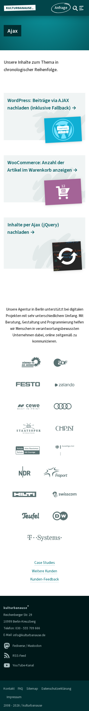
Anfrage (61, 7)
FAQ (20, 688)
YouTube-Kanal (23, 665)
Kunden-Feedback (44, 579)
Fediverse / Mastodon (27, 645)
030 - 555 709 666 (27, 628)
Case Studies (44, 562)
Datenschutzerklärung (56, 688)
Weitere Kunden (44, 571)
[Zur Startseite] (22, 8)
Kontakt (9, 688)
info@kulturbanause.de (29, 634)
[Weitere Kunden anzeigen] (44, 451)
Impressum (14, 697)
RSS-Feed (19, 655)
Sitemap (32, 688)
